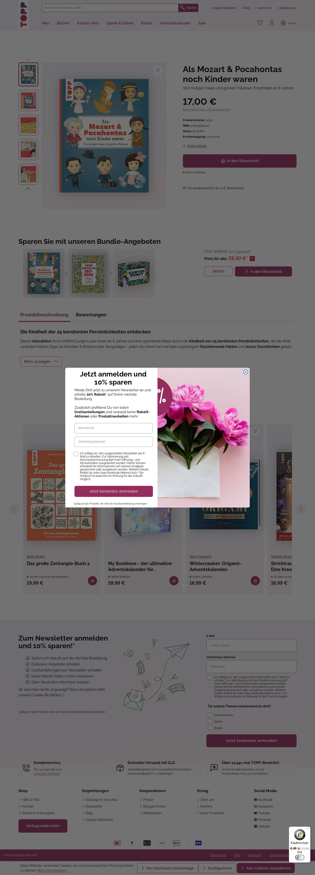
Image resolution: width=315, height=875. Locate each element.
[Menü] (307, 829)
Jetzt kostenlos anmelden (113, 491)
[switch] (299, 857)
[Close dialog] (245, 372)
